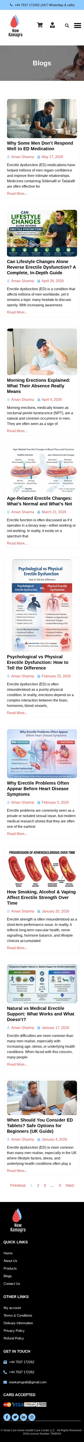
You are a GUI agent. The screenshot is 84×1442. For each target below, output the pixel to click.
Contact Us (12, 1283)
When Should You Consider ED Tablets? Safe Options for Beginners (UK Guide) (40, 1126)
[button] (78, 25)
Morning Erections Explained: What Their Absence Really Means (38, 386)
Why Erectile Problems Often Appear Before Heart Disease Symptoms (38, 789)
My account (12, 1308)
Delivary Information (18, 1323)
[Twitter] (15, 1417)
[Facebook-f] (7, 1417)
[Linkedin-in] (23, 1417)
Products (10, 1268)
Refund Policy (14, 1338)
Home (8, 1253)
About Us (10, 1261)
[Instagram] (31, 1417)
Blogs (8, 1276)
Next (70, 1185)
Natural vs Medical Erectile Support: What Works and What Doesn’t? (40, 1014)
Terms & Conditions (18, 1315)
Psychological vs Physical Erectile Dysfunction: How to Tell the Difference (37, 662)
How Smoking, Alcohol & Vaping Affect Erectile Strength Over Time (41, 897)
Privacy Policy (14, 1331)
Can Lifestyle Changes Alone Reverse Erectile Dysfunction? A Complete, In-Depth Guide (41, 267)
